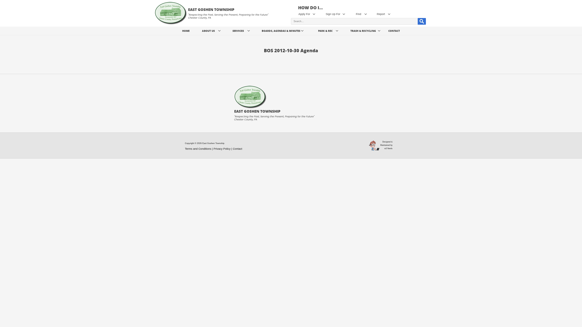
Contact (394, 31)
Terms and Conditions (198, 148)
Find (358, 14)
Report (381, 14)
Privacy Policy (222, 148)
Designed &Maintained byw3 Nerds (386, 145)
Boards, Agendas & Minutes (281, 31)
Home (186, 31)
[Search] (422, 21)
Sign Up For (333, 14)
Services (238, 31)
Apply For (304, 14)
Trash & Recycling (363, 31)
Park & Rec (325, 31)
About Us (208, 31)
